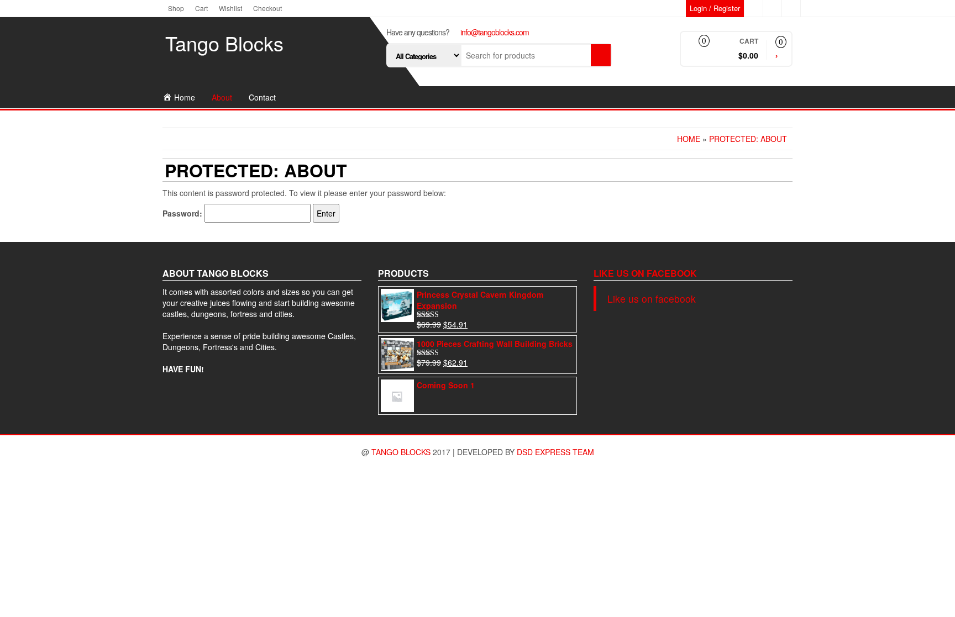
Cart (201, 8)
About (222, 97)
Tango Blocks (224, 43)
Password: (183, 213)
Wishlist (230, 8)
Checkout (267, 8)
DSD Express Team (555, 451)
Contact (262, 97)
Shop (176, 8)
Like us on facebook (645, 273)
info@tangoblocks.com (494, 32)
